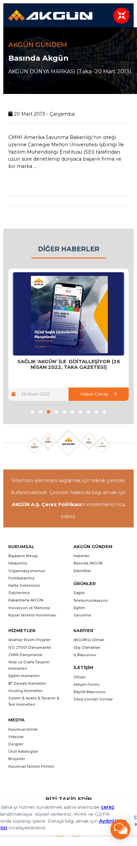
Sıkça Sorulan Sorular (93, 699)
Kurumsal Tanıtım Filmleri (31, 766)
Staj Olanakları (86, 647)
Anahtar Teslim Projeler (29, 640)
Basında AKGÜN (87, 563)
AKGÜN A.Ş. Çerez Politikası (46, 504)
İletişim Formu (86, 684)
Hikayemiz (17, 563)
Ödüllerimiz (19, 593)
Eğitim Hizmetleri (24, 676)
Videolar (16, 737)
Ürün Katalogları (23, 751)
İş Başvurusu (84, 655)
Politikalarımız (21, 578)
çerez (107, 807)
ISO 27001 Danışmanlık (29, 647)
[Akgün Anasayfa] (50, 15)
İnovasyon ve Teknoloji (29, 608)
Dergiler (15, 744)
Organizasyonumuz (26, 571)
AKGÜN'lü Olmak (88, 640)
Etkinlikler (82, 571)
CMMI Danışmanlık (25, 655)
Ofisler (79, 677)
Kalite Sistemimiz (24, 585)
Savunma (82, 615)
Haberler (81, 556)
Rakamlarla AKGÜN (25, 600)
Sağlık (78, 593)
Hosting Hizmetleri (25, 691)
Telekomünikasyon (90, 600)
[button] (33, 412)
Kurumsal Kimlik (23, 729)
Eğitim (79, 608)
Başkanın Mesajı (23, 556)
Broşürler (16, 759)
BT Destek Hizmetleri (27, 683)
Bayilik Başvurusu (89, 692)
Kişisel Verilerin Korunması (32, 615)
